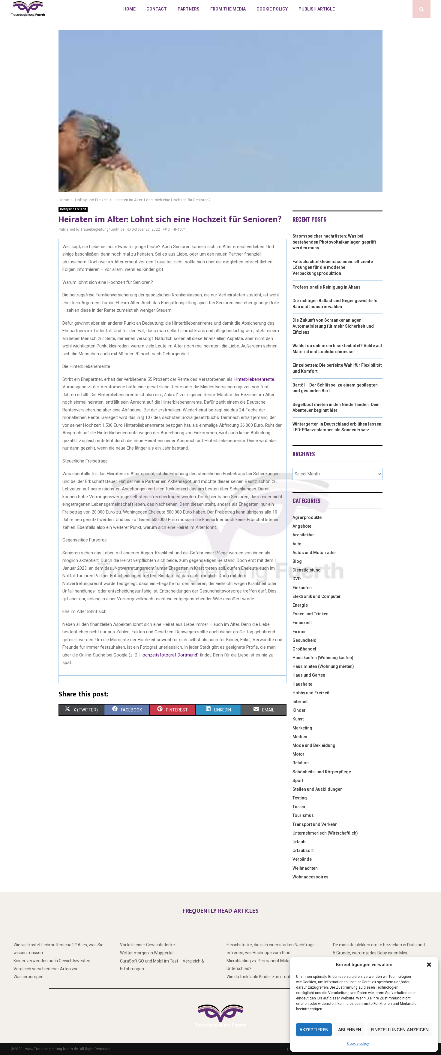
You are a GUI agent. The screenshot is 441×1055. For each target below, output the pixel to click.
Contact (156, 9)
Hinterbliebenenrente (254, 379)
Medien (299, 736)
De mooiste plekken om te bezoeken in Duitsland (379, 944)
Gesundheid (304, 640)
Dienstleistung (306, 570)
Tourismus (303, 815)
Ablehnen (349, 1029)
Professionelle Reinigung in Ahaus (326, 287)
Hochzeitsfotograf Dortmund (168, 655)
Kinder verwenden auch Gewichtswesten (52, 960)
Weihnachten (305, 868)
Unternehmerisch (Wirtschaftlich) (325, 833)
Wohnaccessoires (310, 877)
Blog (297, 561)
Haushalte (302, 684)
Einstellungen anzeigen (400, 1029)
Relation (300, 762)
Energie (300, 605)
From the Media (228, 9)
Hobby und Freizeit (73, 209)
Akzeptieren (313, 1029)
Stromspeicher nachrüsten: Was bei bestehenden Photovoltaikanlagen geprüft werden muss (334, 242)
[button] (429, 965)
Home (129, 9)
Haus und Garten (308, 675)
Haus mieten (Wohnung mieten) (323, 666)
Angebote (301, 526)
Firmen (299, 631)
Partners (189, 9)
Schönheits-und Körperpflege (321, 771)
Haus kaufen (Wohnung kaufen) (322, 657)
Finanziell (302, 622)
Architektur (303, 534)
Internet (300, 701)
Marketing (302, 728)
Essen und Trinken (310, 613)
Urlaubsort (303, 850)
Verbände (302, 859)
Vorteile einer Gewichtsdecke (147, 944)
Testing (299, 798)
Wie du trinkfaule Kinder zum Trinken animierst (270, 976)
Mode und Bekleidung (313, 745)
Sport (297, 780)
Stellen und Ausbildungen (317, 789)
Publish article (316, 9)
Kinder (299, 710)
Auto (297, 543)
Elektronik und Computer (316, 596)
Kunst (298, 719)
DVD (296, 578)
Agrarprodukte (307, 517)
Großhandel (304, 649)
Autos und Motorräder (314, 552)
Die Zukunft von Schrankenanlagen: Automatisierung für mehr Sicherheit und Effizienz (333, 326)
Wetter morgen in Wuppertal (146, 952)
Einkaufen (302, 587)
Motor (298, 754)
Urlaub (298, 841)
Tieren (298, 806)
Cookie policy (358, 1043)
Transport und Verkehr (314, 824)
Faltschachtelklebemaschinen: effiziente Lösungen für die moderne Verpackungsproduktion (332, 267)
